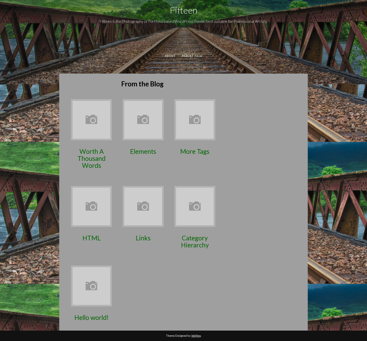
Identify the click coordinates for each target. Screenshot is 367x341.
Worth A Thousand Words (92, 158)
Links (143, 238)
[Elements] (143, 119)
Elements (143, 151)
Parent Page (192, 56)
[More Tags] (195, 119)
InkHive (196, 335)
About (170, 56)
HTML (91, 238)
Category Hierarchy (195, 241)
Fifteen (183, 10)
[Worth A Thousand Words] (91, 119)
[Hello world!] (91, 285)
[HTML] (91, 206)
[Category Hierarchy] (195, 206)
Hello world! (91, 317)
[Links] (143, 206)
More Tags (194, 151)
